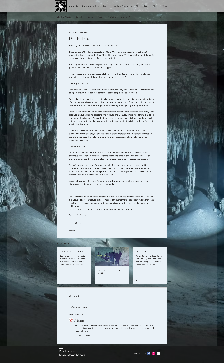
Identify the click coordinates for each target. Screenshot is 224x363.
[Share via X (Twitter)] (76, 223)
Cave (90, 17)
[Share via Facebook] (70, 223)
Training (111, 17)
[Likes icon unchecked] (75, 335)
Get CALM (141, 251)
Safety (79, 17)
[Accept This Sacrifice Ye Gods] (112, 256)
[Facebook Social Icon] (148, 353)
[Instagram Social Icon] (153, 353)
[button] (73, 6)
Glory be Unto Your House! (73, 251)
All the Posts (64, 17)
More (124, 17)
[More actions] (153, 32)
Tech (100, 17)
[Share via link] (81, 223)
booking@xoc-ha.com (72, 355)
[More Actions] (153, 319)
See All (164, 243)
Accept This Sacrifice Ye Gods (109, 271)
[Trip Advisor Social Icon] (158, 353)
